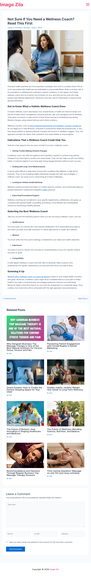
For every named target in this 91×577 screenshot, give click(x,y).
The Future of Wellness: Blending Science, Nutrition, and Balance (64, 430)
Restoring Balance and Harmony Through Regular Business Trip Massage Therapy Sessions (23, 473)
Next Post (83, 299)
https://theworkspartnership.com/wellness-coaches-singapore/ (55, 126)
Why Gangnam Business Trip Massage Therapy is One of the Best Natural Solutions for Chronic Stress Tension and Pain (24, 347)
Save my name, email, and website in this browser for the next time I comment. (41, 542)
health (44, 190)
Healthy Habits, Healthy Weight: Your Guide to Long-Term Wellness (65, 388)
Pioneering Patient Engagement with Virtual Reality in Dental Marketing (63, 345)
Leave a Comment (15, 28)
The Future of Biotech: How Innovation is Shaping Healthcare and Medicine (24, 431)
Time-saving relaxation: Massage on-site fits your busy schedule (64, 472)
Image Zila (11, 4)
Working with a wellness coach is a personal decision (29, 277)
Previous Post (9, 299)
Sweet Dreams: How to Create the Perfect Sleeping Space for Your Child (24, 389)
